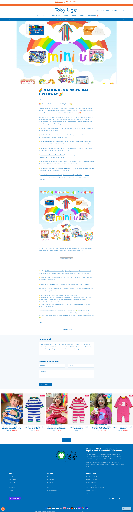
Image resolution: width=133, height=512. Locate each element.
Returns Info (50, 479)
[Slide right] (70, 435)
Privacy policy (67, 511)
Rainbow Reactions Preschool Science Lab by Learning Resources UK (61, 141)
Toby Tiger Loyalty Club (92, 477)
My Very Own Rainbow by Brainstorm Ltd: (53, 135)
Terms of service (75, 511)
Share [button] (41, 100)
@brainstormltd (59, 271)
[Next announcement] (123, 19)
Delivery (49, 477)
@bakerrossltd (76, 273)
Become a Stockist (91, 490)
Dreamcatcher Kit (68, 175)
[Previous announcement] (9, 19)
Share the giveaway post (48, 284)
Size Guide (50, 487)
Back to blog (67, 329)
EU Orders (11, 493)
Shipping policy (83, 511)
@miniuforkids (49, 271)
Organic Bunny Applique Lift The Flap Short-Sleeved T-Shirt (101, 427)
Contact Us (50, 482)
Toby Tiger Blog (90, 493)
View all (66, 440)
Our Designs (12, 485)
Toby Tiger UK (42, 511)
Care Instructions (52, 490)
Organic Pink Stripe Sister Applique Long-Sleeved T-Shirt (56, 427)
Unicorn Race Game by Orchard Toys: (52, 155)
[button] (10, 10)
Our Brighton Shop (91, 485)
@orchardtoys (43, 273)
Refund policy (59, 511)
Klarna (49, 493)
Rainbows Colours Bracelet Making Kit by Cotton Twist (57, 168)
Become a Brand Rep (91, 479)
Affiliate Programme (91, 482)
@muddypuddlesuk (85, 271)
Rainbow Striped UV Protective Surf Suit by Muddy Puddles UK (59, 148)
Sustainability (12, 482)
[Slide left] (63, 435)
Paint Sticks (78, 175)
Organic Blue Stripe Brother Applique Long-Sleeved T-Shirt (12, 427)
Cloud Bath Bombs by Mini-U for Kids (51, 128)
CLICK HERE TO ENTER (66, 258)
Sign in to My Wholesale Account (95, 487)
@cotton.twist (64, 273)
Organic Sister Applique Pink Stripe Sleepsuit (78, 427)
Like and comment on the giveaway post (52, 277)
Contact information (93, 511)
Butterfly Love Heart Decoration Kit (51, 175)
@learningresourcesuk (72, 271)
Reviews (11, 490)
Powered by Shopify (50, 511)
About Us (11, 477)
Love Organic (12, 479)
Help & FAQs (50, 485)
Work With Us (12, 487)
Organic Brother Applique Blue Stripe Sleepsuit (34, 427)
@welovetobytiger (53, 273)
